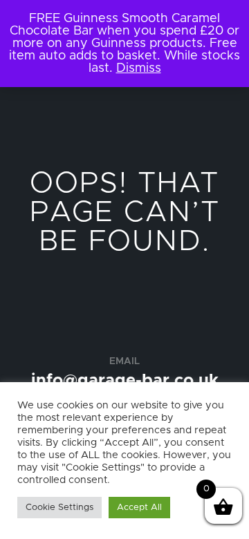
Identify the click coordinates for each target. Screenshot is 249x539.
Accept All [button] (139, 507)
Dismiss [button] (138, 68)
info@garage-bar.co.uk (125, 380)
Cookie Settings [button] (59, 507)
